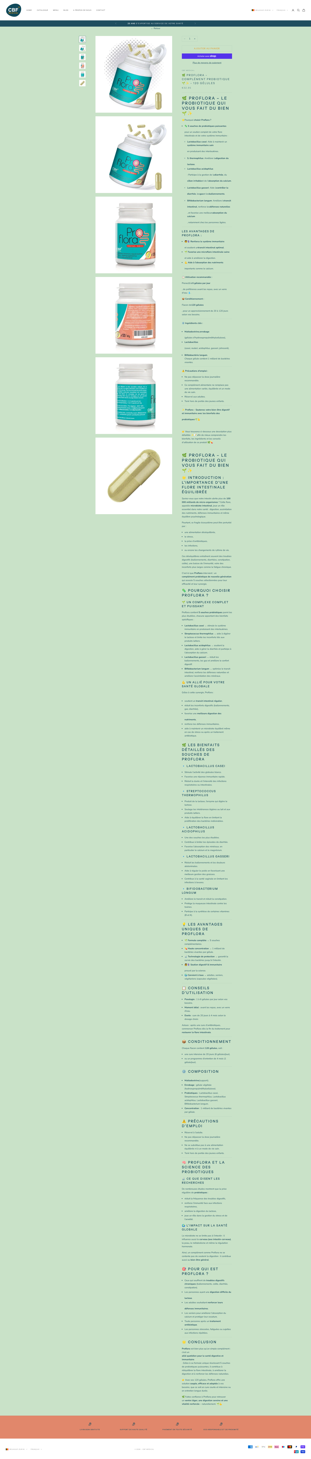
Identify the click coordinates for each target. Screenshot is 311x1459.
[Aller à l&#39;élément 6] (82, 83)
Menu (56, 10)
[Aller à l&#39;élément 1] (82, 39)
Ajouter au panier (207, 48)
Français (281, 10)
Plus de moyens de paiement (207, 62)
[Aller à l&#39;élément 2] (82, 48)
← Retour (155, 28)
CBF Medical (188, 70)
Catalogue (42, 10)
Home (29, 10)
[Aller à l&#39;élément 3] (82, 56)
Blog (66, 10)
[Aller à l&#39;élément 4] (82, 65)
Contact (100, 10)
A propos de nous (82, 10)
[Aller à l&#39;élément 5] (82, 74)
